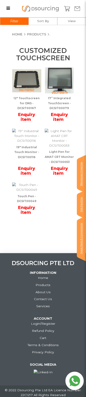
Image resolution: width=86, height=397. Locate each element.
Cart (43, 338)
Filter (14, 21)
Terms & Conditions (43, 345)
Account (43, 318)
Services (43, 306)
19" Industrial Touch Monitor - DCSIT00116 (26, 152)
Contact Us (43, 299)
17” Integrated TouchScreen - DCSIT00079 (59, 103)
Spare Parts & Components (81, 238)
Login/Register (43, 323)
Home (17, 34)
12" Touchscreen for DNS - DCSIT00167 (27, 103)
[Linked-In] (43, 372)
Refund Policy (43, 331)
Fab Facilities (81, 204)
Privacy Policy (43, 352)
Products (36, 34)
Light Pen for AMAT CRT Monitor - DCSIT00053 (59, 157)
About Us (43, 292)
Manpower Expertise (81, 174)
